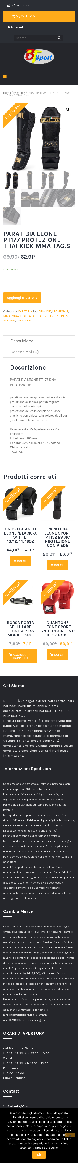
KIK (48, 311)
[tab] (22, 341)
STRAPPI (9, 320)
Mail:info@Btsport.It (21, 1106)
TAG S (20, 320)
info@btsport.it (20, 1015)
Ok (39, 1155)
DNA (42, 311)
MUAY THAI (18, 316)
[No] (70, 1135)
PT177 (65, 316)
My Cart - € (25, 16)
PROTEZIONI (51, 316)
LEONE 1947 (60, 311)
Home (7, 92)
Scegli (22, 561)
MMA (6, 316)
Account (16, 27)
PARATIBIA (19, 92)
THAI (28, 320)
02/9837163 (18, 1020)
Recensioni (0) (25, 351)
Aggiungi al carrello (22, 298)
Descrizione (22, 340)
